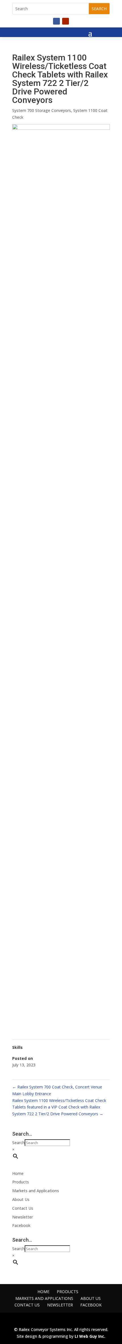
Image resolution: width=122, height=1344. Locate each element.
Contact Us (22, 1208)
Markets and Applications (35, 1190)
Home (18, 1173)
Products (20, 1182)
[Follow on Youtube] (65, 21)
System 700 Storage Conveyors (41, 110)
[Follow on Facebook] (56, 21)
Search (18, 1142)
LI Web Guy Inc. (90, 1336)
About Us (21, 1199)
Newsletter (22, 1217)
